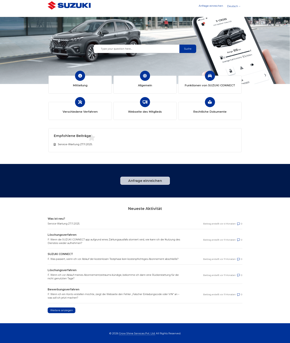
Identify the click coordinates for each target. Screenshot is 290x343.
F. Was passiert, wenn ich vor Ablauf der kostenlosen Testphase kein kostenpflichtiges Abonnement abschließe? (113, 259)
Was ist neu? (56, 218)
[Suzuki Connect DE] (69, 6)
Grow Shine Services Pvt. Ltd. (137, 333)
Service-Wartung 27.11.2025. (75, 144)
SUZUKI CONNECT (60, 254)
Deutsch (233, 6)
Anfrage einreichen (211, 5)
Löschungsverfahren (62, 234)
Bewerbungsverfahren (63, 289)
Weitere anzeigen (62, 310)
